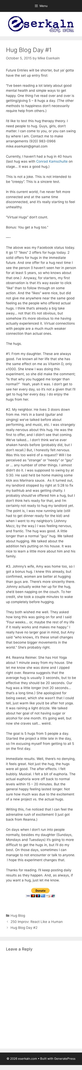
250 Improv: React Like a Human (37, 922)
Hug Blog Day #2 (24, 928)
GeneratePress (64, 1058)
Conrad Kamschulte (52, 161)
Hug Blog (18, 916)
